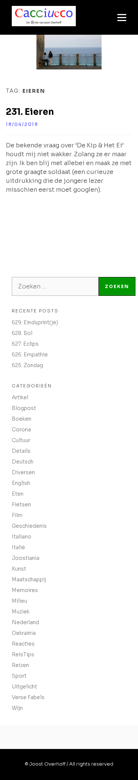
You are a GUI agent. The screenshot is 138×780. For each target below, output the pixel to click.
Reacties (23, 643)
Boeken (21, 418)
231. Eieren (30, 111)
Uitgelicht (24, 686)
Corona (21, 429)
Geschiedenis (29, 526)
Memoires (25, 590)
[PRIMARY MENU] (121, 17)
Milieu (19, 601)
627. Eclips (25, 344)
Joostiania (25, 558)
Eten (18, 493)
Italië (18, 547)
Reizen (20, 665)
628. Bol (22, 333)
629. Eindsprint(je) (35, 322)
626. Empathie (30, 354)
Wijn (17, 708)
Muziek (20, 611)
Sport (19, 676)
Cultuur (21, 440)
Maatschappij (29, 579)
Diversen (23, 472)
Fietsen (21, 504)
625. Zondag (27, 365)
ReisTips (23, 654)
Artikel (20, 397)
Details (21, 451)
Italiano (21, 536)
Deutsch (22, 461)
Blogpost (24, 408)
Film (17, 515)
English (21, 483)
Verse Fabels (28, 697)
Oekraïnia (24, 633)
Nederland (25, 622)
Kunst (19, 568)
